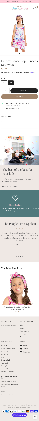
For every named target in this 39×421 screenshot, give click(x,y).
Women (23, 334)
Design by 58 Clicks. (13, 407)
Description (6, 116)
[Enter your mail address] (17, 394)
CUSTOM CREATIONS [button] (9, 186)
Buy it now (19, 96)
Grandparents (24, 331)
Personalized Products (8, 325)
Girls (21, 325)
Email (3, 391)
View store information (12, 108)
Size (3, 121)
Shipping (4, 126)
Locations (4, 351)
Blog (2, 357)
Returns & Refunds (7, 372)
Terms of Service (6, 369)
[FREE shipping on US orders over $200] (19, 2)
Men (21, 337)
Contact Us (4, 354)
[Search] (32, 7)
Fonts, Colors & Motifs (8, 348)
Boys (21, 328)
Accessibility (5, 363)
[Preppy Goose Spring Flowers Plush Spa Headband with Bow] (17, 288)
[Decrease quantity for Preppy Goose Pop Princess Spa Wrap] (2, 90)
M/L (11, 82)
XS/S (4, 82)
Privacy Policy (5, 366)
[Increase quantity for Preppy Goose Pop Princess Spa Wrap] (8, 90)
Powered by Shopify (25, 407)
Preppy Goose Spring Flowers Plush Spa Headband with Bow (17, 308)
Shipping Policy (6, 360)
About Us (4, 345)
